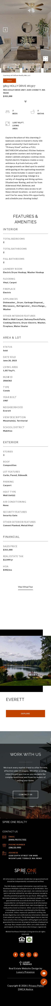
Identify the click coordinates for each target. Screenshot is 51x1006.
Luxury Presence (25, 972)
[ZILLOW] (35, 954)
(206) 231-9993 (15, 847)
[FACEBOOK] (15, 954)
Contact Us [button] (25, 794)
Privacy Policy (36, 985)
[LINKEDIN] (22, 954)
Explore (25, 713)
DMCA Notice (25, 989)
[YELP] (28, 954)
